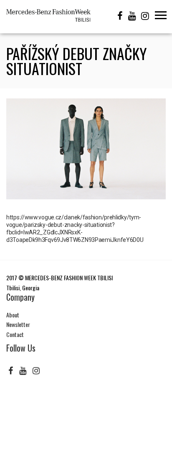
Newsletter (18, 324)
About (12, 314)
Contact (15, 334)
